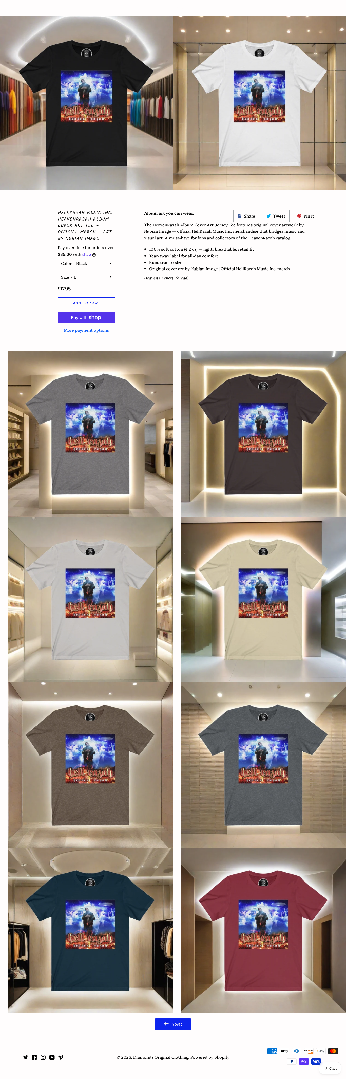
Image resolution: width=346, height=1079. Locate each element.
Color (66, 263)
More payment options (86, 330)
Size (65, 277)
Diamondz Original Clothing (173, 8)
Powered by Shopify (209, 1057)
